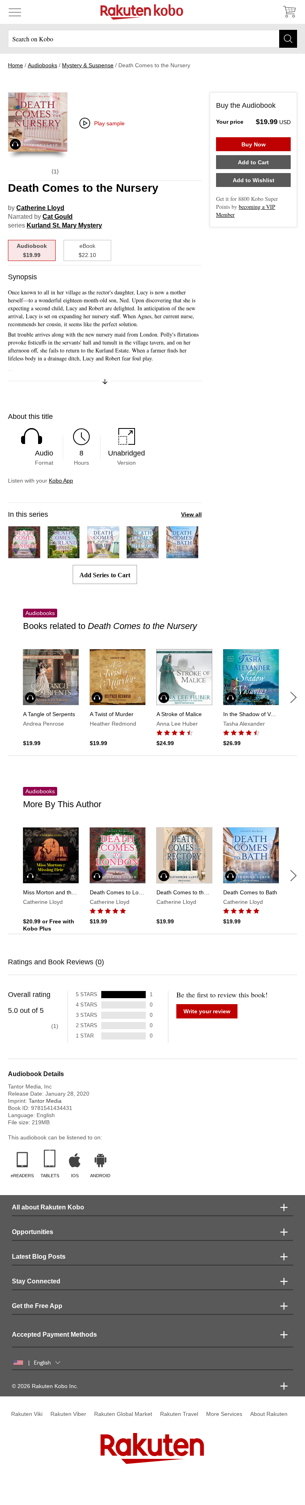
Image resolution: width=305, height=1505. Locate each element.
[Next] (293, 697)
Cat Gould (57, 216)
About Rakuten (269, 1414)
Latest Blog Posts (39, 1256)
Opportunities (32, 1232)
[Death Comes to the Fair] (103, 555)
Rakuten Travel (179, 1414)
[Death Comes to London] (24, 555)
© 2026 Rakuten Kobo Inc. (45, 1386)
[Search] (288, 39)
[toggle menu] (15, 12)
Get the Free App (37, 1306)
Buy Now (253, 144)
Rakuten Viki (26, 1414)
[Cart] (289, 12)
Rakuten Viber (68, 1414)
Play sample (109, 123)
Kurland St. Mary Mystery (64, 225)
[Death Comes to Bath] (182, 555)
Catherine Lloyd (40, 207)
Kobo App (61, 480)
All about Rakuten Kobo (48, 1207)
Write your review (206, 1011)
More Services (224, 1414)
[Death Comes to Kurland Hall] (63, 555)
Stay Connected (36, 1281)
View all (191, 514)
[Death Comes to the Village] (142, 555)
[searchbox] (152, 39)
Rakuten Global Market (123, 1414)
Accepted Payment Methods (54, 1334)
